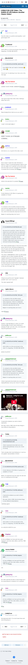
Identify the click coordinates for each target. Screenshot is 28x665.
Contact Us (14, 660)
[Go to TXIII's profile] (2, 202)
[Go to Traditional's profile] (2, 45)
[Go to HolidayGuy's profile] (2, 94)
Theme (7, 660)
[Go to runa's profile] (2, 511)
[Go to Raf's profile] (2, 32)
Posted (11, 32)
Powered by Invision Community (14, 662)
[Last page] (26, 25)
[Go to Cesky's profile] (2, 435)
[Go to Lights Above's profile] (2, 290)
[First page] (2, 25)
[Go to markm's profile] (2, 189)
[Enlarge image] (24, 67)
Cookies (20, 660)
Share (7, 645)
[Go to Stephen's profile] (2, 535)
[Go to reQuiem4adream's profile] (2, 359)
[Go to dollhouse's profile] (2, 336)
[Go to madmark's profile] (2, 108)
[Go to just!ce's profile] (2, 146)
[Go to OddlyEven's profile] (2, 614)
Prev (5, 25)
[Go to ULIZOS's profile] (2, 158)
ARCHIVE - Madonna (15, 19)
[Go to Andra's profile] (2, 120)
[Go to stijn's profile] (2, 274)
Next (22, 25)
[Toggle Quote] (3, 64)
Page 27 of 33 (13, 25)
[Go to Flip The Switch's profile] (2, 82)
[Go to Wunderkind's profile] (2, 59)
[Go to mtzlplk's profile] (2, 132)
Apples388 (5, 18)
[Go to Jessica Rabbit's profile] (2, 550)
